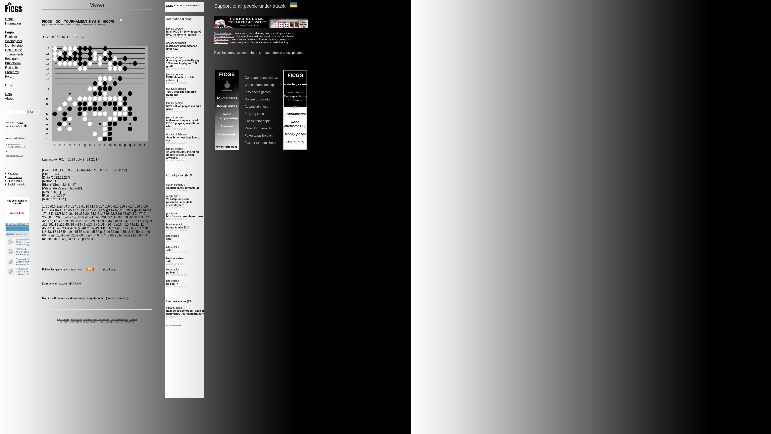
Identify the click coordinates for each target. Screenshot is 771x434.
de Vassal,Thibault (66, 188)
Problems (12, 72)
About (9, 98)
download (108, 269)
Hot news (13, 173)
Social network (16, 184)
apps (20, 122)
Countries (87, 319)
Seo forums (104, 322)
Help (8, 94)
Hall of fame (13, 50)
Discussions (15, 177)
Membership (14, 45)
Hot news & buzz (224, 36)
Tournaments (14, 54)
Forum (9, 76)
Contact (133, 319)
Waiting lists (13, 41)
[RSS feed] (90, 269)
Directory (129, 322)
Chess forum (63, 319)
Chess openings (101, 319)
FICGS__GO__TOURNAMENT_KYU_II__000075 (78, 21)
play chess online (14, 126)
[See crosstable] (122, 21)
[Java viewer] (75, 37)
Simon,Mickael (63, 184)
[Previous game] (43, 37)
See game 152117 (14, 156)
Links (9, 85)
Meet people (117, 322)
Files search (15, 180)
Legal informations (119, 319)
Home (9, 19)
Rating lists (76, 319)
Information (13, 23)
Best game (12, 58)
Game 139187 (55, 37)
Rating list (12, 67)
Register (11, 36)
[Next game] (67, 37)
